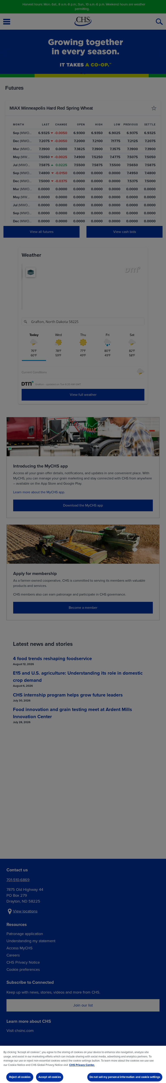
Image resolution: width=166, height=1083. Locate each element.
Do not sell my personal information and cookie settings (124, 1077)
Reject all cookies (19, 1077)
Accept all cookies (49, 1077)
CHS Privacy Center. (82, 1065)
